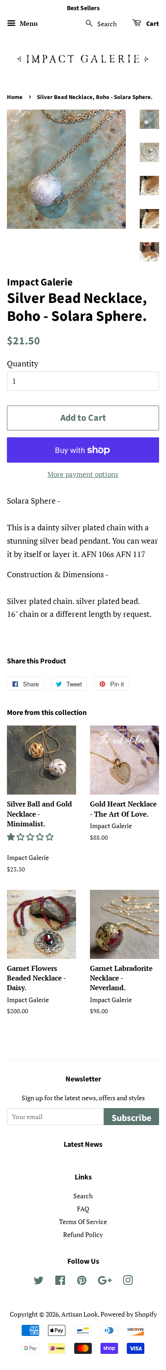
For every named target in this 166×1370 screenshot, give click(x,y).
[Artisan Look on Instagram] (128, 1281)
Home (15, 97)
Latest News (83, 1144)
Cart (152, 24)
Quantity (22, 363)
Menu (28, 23)
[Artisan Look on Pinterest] (82, 1281)
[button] (31, 836)
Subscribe (131, 1118)
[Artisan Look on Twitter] (39, 1281)
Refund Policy (83, 1234)
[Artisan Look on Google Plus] (105, 1281)
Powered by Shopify (129, 1314)
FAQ (83, 1208)
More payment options (83, 474)
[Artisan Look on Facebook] (60, 1281)
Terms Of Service (83, 1221)
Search (83, 1195)
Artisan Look (79, 1314)
